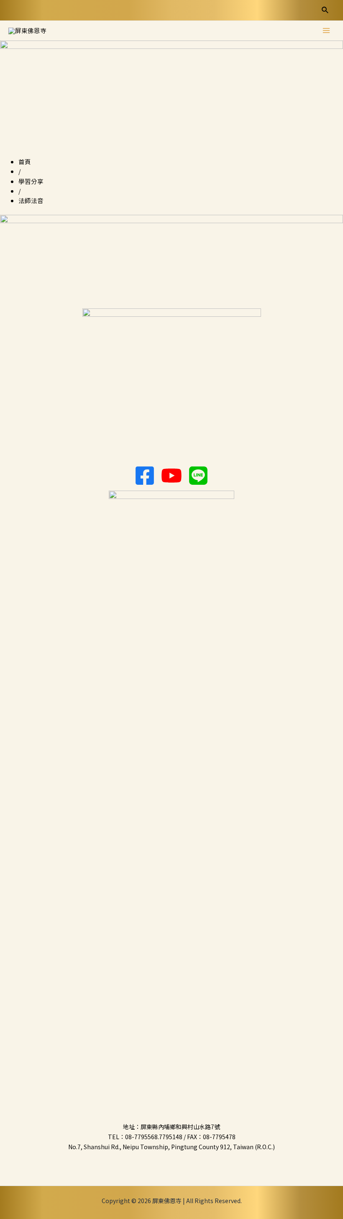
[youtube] (171, 475)
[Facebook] (145, 475)
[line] (198, 475)
